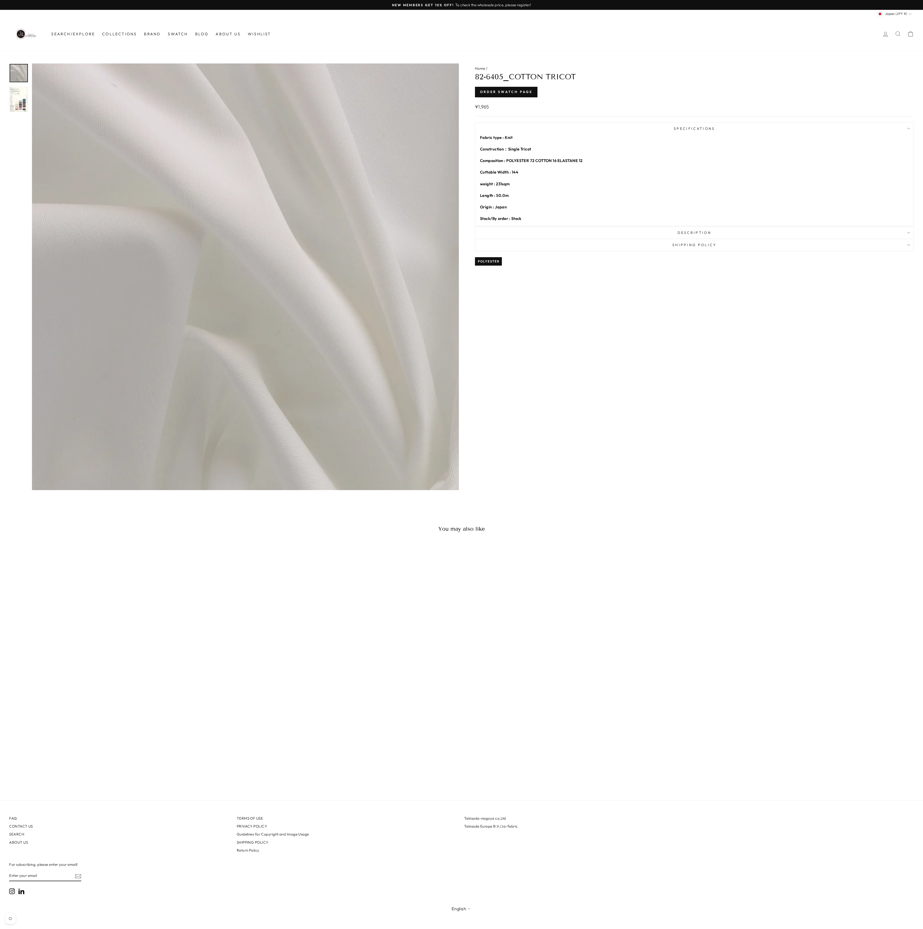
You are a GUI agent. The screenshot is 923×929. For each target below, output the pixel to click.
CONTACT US (21, 826)
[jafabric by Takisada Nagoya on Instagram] (12, 891)
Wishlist (259, 33)
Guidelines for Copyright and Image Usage (273, 834)
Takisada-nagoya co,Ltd (485, 818)
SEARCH (16, 834)
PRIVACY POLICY (252, 826)
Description (694, 233)
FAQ (13, 818)
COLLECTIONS (119, 33)
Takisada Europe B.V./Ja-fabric (491, 826)
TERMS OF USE (250, 818)
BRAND (152, 33)
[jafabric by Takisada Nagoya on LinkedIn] (21, 891)
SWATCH (178, 33)
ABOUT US (18, 842)
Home (480, 68)
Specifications (694, 128)
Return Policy (248, 850)
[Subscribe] (78, 876)
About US (228, 33)
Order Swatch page (506, 92)
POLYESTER (488, 261)
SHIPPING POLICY (252, 842)
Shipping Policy (694, 245)
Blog (202, 33)
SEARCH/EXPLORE (73, 33)
